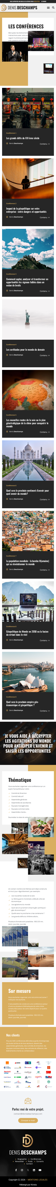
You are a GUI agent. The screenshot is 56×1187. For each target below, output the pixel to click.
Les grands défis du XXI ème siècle (22, 138)
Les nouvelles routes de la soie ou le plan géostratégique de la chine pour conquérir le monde (27, 423)
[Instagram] (22, 1170)
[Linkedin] (34, 1170)
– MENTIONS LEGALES (36, 1180)
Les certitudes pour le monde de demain (25, 349)
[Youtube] (40, 1170)
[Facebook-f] (16, 1170)
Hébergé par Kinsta (28, 1184)
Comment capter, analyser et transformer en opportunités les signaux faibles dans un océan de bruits (27, 282)
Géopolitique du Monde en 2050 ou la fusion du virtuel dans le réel (27, 633)
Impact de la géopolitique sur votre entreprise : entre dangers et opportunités (26, 210)
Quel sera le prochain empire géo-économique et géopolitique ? (22, 703)
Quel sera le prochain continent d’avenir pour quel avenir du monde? (27, 492)
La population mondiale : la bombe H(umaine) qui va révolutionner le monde (27, 562)
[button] (48, 7)
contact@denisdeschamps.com (28, 1114)
